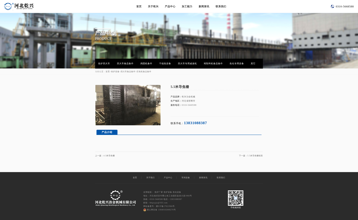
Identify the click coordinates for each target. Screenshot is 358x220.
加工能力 (187, 6)
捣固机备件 (146, 63)
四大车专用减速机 (187, 63)
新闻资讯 (204, 6)
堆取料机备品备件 (213, 63)
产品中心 (170, 6)
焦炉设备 (115, 72)
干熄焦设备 (165, 63)
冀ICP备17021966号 (165, 206)
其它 (253, 63)
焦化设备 (177, 192)
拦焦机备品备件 (144, 72)
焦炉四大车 (104, 63)
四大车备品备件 (125, 63)
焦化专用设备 (237, 63)
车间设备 (186, 178)
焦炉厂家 (159, 192)
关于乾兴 (153, 6)
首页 (139, 6)
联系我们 (221, 6)
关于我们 (150, 178)
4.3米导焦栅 (109, 156)
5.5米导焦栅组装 (255, 156)
